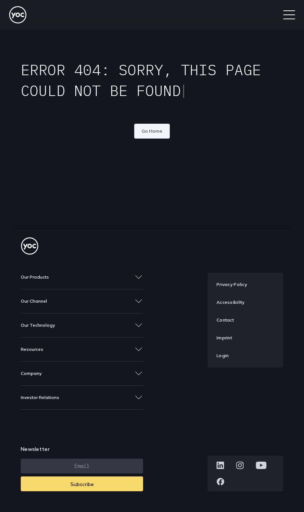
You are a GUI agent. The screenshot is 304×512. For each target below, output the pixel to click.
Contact (225, 320)
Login (223, 355)
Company (31, 373)
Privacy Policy (232, 284)
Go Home (152, 131)
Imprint (224, 337)
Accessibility (231, 302)
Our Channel (34, 301)
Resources (32, 349)
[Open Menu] (289, 15)
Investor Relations (40, 397)
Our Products (35, 277)
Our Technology (38, 325)
